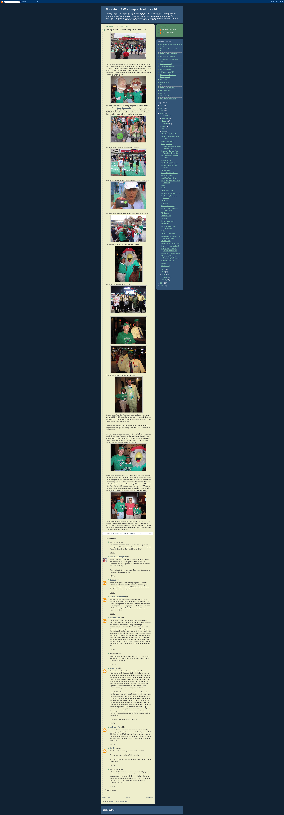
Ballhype (162, 93)
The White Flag (166, 241)
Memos (163, 263)
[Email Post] (150, 533)
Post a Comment (110, 790)
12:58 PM (113, 664)
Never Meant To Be (167, 141)
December (165, 116)
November (165, 118)
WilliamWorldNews (166, 90)
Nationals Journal (165, 69)
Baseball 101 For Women (169, 173)
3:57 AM (112, 576)
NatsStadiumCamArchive (168, 99)
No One (163, 188)
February (165, 277)
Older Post (149, 797)
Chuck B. (113, 748)
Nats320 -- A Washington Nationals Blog (133, 9)
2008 (162, 113)
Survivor (164, 218)
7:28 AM (112, 593)
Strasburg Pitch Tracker (167, 66)
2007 (162, 283)
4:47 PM (112, 765)
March (164, 274)
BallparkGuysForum (166, 96)
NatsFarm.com (164, 82)
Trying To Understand (168, 233)
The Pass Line (166, 216)
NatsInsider (163, 79)
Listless (163, 231)
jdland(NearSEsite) (166, 64)
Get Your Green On (167, 260)
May (163, 269)
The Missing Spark (167, 190)
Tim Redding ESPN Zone (169, 163)
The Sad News (166, 170)
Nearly (163, 185)
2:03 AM (112, 553)
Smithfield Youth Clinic (168, 178)
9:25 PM (112, 786)
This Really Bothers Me (169, 134)
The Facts (164, 200)
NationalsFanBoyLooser (167, 88)
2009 (162, 111)
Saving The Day (166, 144)
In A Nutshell (165, 223)
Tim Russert (165, 213)
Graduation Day (166, 160)
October (164, 121)
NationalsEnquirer (165, 85)
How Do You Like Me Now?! (170, 246)
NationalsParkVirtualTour (168, 56)
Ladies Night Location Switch (170, 253)
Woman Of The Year (168, 206)
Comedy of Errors (167, 175)
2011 (162, 105)
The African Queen (168, 32)
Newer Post (106, 797)
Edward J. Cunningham (118, 557)
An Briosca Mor (115, 618)
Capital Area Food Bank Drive (170, 193)
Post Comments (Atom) (119, 801)
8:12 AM (112, 649)
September (165, 124)
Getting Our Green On (124, 108)
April (163, 272)
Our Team (164, 203)
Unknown (113, 580)
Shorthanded (165, 266)
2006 (162, 286)
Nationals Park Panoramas (168, 54)
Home (128, 797)
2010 (162, 108)
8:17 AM (112, 744)
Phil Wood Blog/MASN (167, 72)
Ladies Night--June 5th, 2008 (170, 243)
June (163, 131)
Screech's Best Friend (117, 597)
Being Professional (167, 221)
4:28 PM (112, 723)
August (164, 126)
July (163, 129)
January (164, 280)
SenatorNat (113, 668)
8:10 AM (112, 614)
